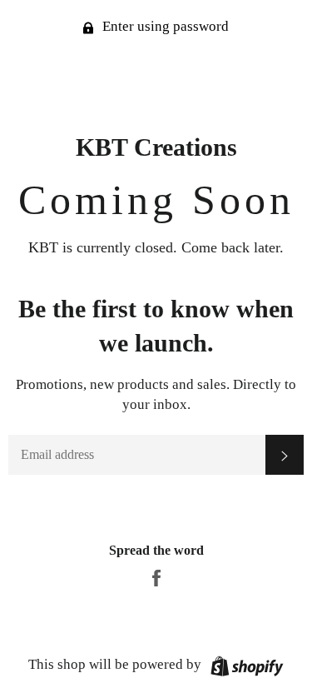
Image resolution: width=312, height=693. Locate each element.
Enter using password (164, 26)
